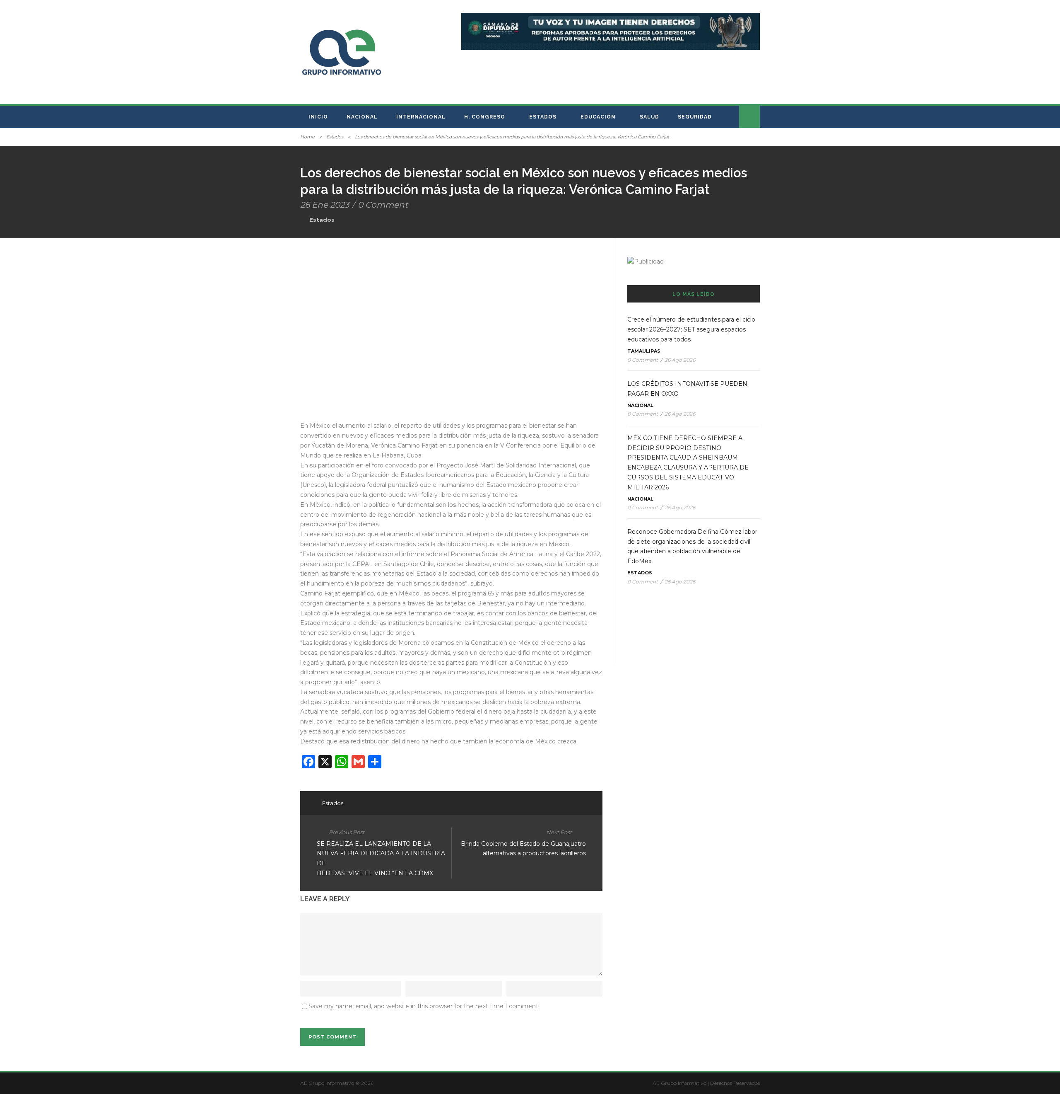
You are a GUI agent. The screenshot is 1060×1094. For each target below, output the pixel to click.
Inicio (318, 117)
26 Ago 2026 (680, 360)
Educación (598, 117)
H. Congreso (484, 117)
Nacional (362, 117)
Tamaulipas (643, 351)
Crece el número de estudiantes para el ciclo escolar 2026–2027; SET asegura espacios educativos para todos (691, 329)
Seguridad (695, 117)
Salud (649, 117)
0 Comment (383, 205)
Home (307, 137)
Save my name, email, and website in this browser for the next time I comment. (424, 1006)
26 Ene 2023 (324, 205)
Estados (542, 117)
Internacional (421, 117)
